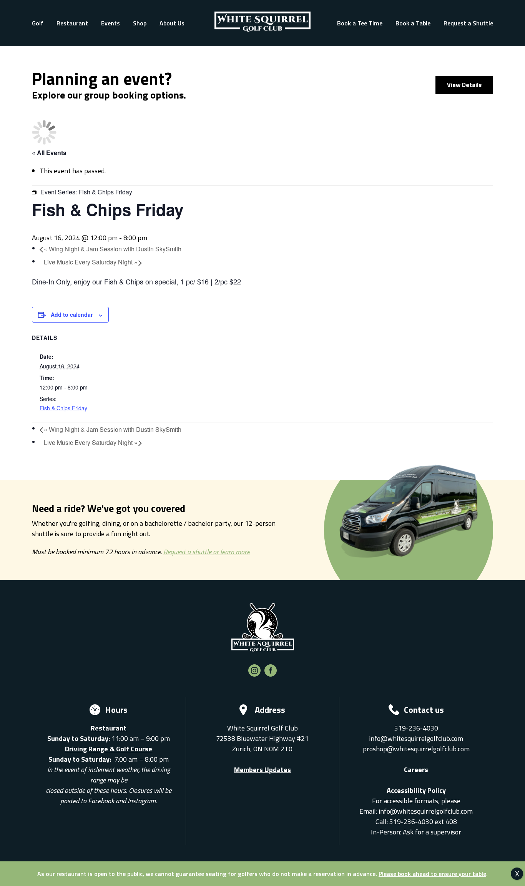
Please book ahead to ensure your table (432, 873)
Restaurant (72, 23)
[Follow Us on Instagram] (254, 674)
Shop (139, 23)
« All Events (49, 152)
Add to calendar (72, 314)
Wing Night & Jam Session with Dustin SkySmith (112, 248)
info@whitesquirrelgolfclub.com (416, 738)
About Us (171, 23)
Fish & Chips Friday (63, 408)
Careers (416, 769)
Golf (37, 23)
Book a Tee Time (359, 23)
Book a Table (412, 23)
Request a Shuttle (468, 23)
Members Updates (262, 769)
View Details (464, 84)
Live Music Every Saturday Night (91, 261)
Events (110, 23)
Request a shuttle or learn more (206, 552)
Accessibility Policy (416, 790)
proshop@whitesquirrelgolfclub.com (416, 749)
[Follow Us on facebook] (270, 674)
